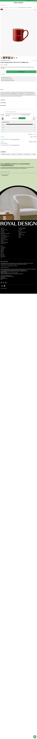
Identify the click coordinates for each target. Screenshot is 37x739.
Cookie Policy (3, 238)
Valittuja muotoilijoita (4, 239)
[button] (34, 2)
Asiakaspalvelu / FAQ (4, 229)
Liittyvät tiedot (3, 105)
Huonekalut (20, 229)
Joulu (1, 257)
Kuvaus (1, 89)
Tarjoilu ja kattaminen (22, 232)
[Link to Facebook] (3, 282)
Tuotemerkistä (3, 102)
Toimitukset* (3, 232)
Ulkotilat (19, 237)
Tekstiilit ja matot (21, 234)
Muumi (2, 252)
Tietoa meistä (3, 234)
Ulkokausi (2, 251)
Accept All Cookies (22, 118)
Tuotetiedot (2, 100)
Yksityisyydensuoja (4, 237)
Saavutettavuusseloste (4, 242)
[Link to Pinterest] (1, 282)
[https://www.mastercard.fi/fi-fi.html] (4, 286)
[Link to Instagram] (6, 282)
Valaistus (19, 233)
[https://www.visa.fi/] (2, 286)
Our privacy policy (24, 114)
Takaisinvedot (3, 243)
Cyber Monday (3, 256)
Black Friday (2, 255)
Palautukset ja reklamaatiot (5, 233)
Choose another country (5, 267)
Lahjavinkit (2, 250)
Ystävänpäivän (3, 247)
